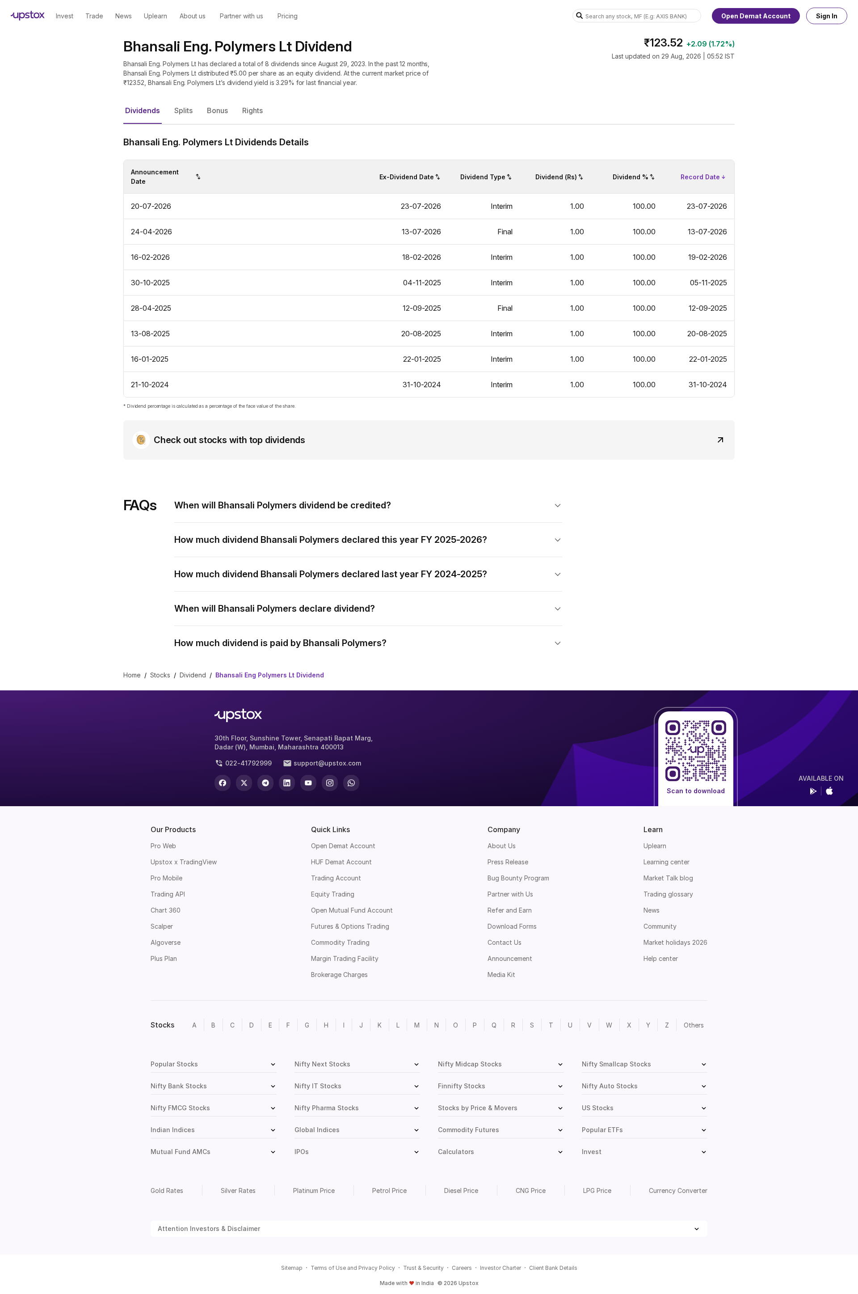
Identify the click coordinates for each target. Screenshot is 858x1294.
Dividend (193, 675)
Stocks (160, 675)
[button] (142, 111)
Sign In (826, 16)
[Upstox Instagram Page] (330, 783)
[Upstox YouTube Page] (308, 783)
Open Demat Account (756, 16)
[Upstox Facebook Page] (222, 783)
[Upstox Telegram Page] (265, 783)
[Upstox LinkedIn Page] (287, 783)
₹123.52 (663, 42)
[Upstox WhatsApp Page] (351, 783)
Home (132, 675)
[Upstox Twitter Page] (244, 783)
